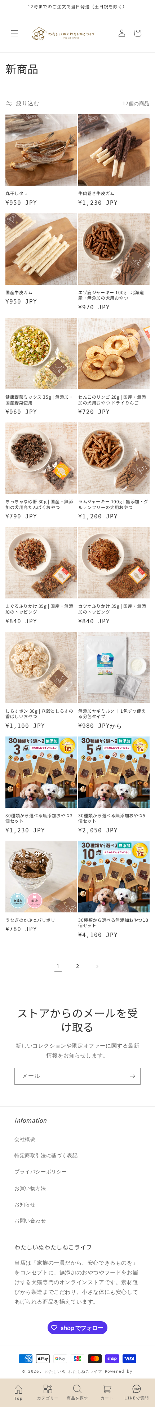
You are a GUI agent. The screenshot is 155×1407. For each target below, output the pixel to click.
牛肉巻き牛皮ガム (96, 193)
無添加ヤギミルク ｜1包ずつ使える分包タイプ (112, 713)
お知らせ (24, 1204)
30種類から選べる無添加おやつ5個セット (112, 818)
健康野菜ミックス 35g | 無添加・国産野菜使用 (39, 399)
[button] (14, 33)
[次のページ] (97, 966)
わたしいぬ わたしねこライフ (73, 1371)
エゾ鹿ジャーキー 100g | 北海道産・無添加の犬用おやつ (111, 295)
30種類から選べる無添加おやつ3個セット (39, 818)
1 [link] (58, 966)
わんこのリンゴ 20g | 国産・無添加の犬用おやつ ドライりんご (112, 399)
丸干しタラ (16, 193)
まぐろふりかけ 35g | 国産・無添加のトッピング (39, 608)
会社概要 (24, 1139)
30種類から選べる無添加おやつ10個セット (113, 922)
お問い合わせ (30, 1221)
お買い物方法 (30, 1188)
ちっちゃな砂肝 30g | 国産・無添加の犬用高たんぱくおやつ (39, 504)
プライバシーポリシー (40, 1171)
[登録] (132, 1076)
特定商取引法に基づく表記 (46, 1155)
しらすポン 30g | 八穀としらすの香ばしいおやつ (39, 713)
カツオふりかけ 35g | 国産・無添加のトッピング (112, 608)
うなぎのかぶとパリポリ (30, 920)
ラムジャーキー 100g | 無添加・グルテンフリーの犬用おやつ (113, 504)
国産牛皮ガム (19, 292)
